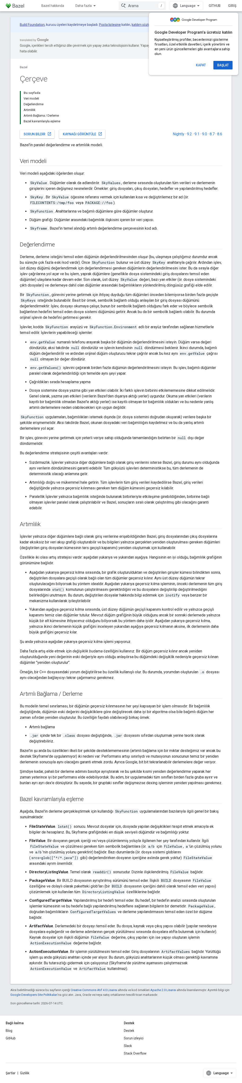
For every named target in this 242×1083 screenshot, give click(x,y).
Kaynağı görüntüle (82, 134)
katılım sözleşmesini (147, 25)
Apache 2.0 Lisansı (163, 990)
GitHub (214, 6)
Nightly (178, 134)
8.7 (212, 134)
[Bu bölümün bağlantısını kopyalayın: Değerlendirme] (59, 245)
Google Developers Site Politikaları (33, 995)
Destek (129, 1031)
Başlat (223, 65)
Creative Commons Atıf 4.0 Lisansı (94, 990)
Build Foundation (32, 25)
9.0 (204, 134)
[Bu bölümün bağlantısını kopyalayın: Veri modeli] (51, 161)
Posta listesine (110, 25)
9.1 (196, 134)
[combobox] (142, 5)
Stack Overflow (135, 1053)
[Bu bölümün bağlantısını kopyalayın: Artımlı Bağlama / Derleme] (87, 694)
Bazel (23, 67)
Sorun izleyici (133, 1038)
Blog (9, 1031)
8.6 (219, 134)
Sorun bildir (38, 134)
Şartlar (11, 1073)
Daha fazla (83, 6)
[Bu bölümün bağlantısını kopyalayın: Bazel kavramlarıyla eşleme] (88, 799)
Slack (128, 1046)
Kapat (201, 65)
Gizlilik (24, 1073)
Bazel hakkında (52, 6)
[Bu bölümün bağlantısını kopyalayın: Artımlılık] (45, 525)
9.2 (189, 134)
